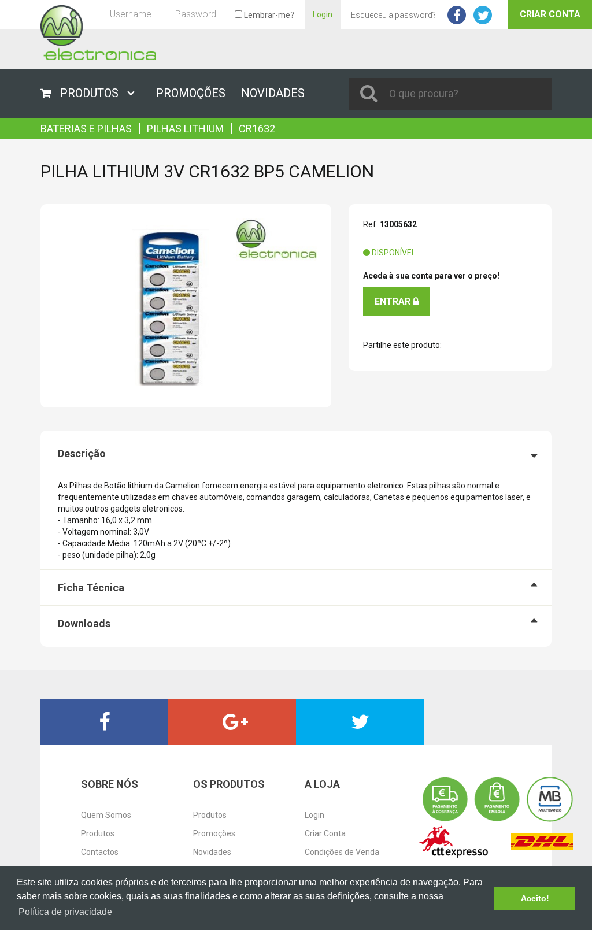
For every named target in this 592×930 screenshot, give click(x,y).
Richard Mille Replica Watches (135, 124)
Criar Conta (550, 14)
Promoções (214, 833)
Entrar (394, 301)
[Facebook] (104, 722)
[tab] (296, 453)
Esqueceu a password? (393, 15)
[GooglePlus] (232, 722)
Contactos (100, 852)
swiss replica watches (39, 124)
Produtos (97, 833)
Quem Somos (106, 815)
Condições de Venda (342, 852)
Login (322, 14)
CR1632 (257, 129)
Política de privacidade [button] (65, 912)
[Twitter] (360, 722)
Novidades (212, 852)
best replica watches (78, 750)
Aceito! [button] (535, 898)
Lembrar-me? (268, 15)
